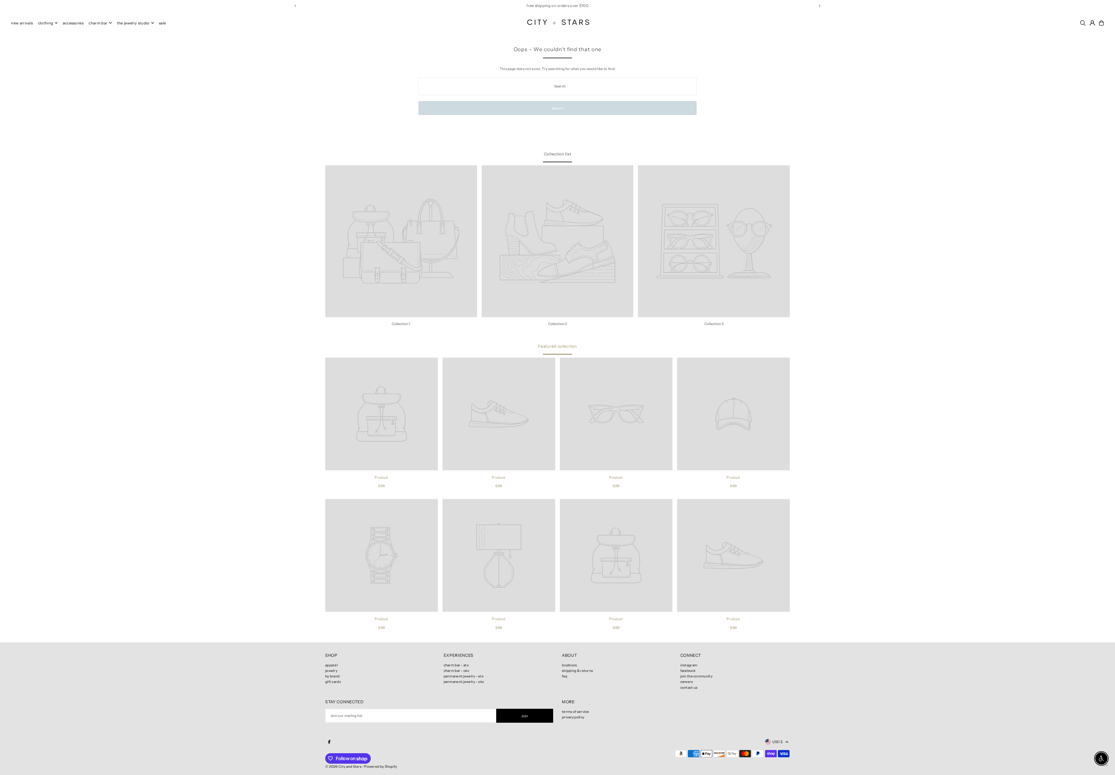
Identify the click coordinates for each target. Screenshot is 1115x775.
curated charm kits (538, 5)
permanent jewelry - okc (464, 681)
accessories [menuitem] (73, 23)
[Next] (819, 6)
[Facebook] (329, 742)
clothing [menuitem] (45, 23)
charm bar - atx (456, 665)
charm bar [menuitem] (98, 23)
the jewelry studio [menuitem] (133, 23)
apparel (331, 665)
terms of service (575, 711)
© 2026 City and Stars (343, 766)
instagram (688, 665)
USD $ (777, 742)
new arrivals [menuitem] (22, 23)
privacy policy (573, 717)
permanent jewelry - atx (464, 676)
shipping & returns (577, 670)
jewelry (331, 670)
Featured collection (557, 346)
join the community (696, 676)
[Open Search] (1082, 23)
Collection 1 (401, 324)
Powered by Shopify (380, 766)
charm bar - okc (457, 670)
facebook (687, 670)
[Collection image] (401, 241)
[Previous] (295, 6)
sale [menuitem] (162, 23)
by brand (332, 676)
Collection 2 (557, 324)
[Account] (1092, 23)
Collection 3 (714, 324)
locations (569, 665)
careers (686, 681)
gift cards (333, 681)
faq (564, 676)
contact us (689, 687)
